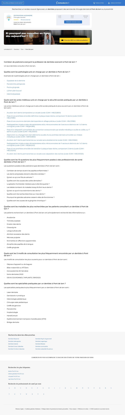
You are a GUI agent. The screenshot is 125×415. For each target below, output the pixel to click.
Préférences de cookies (83, 409)
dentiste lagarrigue (41, 341)
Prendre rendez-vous (73, 22)
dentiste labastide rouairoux (44, 349)
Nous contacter (73, 409)
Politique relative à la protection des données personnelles (55, 409)
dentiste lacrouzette (41, 346)
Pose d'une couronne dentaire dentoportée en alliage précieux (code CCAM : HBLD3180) (41, 121)
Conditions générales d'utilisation (32, 409)
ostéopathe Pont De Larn (14, 376)
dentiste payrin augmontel (43, 338)
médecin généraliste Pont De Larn (16, 373)
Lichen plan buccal (14, 91)
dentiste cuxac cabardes (15, 346)
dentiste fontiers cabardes (16, 349)
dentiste (16, 49)
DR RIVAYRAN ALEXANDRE (23, 15)
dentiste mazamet (13, 338)
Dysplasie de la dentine (16, 81)
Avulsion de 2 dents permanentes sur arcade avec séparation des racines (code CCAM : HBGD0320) (45, 154)
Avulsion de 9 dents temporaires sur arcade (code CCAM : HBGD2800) (34, 113)
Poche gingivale (13, 87)
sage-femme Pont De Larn (14, 379)
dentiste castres (13, 344)
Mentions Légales (20, 409)
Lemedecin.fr (8, 49)
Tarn (22, 49)
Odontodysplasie (13, 94)
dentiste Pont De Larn (13, 371)
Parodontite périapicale (16, 84)
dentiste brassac (40, 344)
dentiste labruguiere (14, 341)
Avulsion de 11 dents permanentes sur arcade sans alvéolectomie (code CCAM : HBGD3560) (42, 140)
